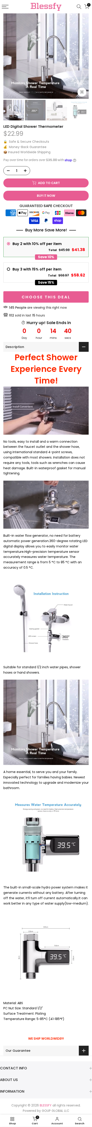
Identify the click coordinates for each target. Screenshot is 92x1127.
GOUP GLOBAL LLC (55, 1110)
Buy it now (46, 195)
